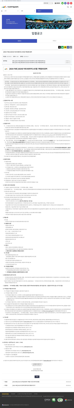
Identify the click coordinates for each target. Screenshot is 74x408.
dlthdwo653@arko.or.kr (28, 352)
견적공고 (54, 40)
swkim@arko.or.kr (28, 346)
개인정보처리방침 (5, 393)
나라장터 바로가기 (37, 364)
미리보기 (67, 61)
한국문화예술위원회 (10, 7)
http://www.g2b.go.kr (48, 311)
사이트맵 (35, 393)
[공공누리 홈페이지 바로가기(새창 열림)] (47, 399)
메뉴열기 (71, 7)
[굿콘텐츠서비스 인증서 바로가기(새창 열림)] (68, 399)
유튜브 (71, 3)
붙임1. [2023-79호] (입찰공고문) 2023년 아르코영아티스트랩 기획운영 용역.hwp (28, 61)
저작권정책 (13, 393)
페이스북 (65, 3)
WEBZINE (58, 3)
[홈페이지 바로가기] (2, 11)
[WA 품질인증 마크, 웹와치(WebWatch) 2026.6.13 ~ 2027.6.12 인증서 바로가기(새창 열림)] (60, 398)
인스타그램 (68, 3)
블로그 (62, 3)
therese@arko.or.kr (26, 350)
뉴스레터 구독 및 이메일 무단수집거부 (24, 393)
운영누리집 (46, 3)
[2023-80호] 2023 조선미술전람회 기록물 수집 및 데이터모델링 (25, 381)
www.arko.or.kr (27, 321)
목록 (37, 376)
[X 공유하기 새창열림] (59, 47)
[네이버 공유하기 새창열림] (62, 47)
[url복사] (71, 47)
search (68, 7)
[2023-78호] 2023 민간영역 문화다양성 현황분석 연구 (23, 385)
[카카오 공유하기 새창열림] (65, 47)
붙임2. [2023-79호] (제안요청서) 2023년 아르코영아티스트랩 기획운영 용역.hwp (28, 62)
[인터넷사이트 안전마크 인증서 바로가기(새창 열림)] (54, 398)
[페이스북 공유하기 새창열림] (68, 47)
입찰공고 (19, 41)
